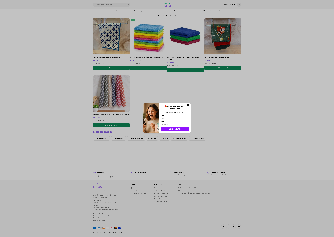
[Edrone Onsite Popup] (167, 118)
